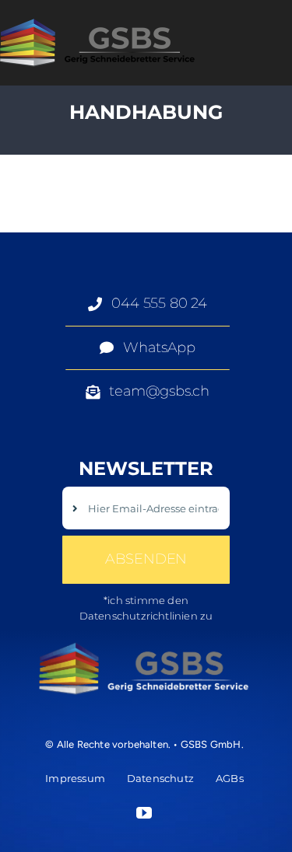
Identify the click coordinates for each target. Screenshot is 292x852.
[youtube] (144, 813)
